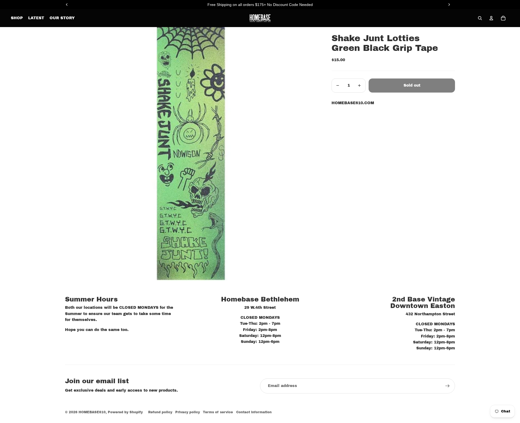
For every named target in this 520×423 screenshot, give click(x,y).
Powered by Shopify (125, 412)
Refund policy (160, 412)
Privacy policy (187, 412)
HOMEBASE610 (92, 412)
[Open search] (480, 18)
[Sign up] (447, 386)
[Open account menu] (491, 18)
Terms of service (218, 412)
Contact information (254, 412)
